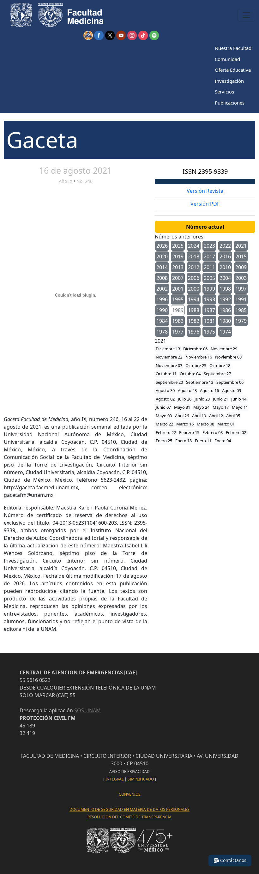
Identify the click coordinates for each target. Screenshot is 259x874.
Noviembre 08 (228, 357)
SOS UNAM (87, 710)
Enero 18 (183, 440)
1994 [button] (193, 299)
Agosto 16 (209, 390)
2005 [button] (209, 277)
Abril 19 (199, 416)
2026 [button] (162, 245)
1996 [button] (162, 299)
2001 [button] (178, 288)
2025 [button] (178, 245)
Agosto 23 (187, 390)
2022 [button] (225, 245)
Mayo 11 (240, 407)
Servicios (224, 91)
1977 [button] (178, 331)
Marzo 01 (226, 424)
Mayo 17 (221, 407)
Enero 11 (203, 440)
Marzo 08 (205, 424)
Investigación (229, 81)
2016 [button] (225, 256)
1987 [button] (209, 310)
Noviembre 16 (198, 357)
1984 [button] (162, 320)
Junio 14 (238, 399)
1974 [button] (225, 331)
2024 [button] (193, 245)
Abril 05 (233, 416)
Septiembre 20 (169, 382)
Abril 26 (182, 416)
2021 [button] (241, 245)
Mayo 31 (182, 407)
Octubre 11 (166, 374)
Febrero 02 (236, 432)
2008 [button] (162, 277)
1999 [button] (209, 288)
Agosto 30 (165, 390)
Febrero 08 (212, 432)
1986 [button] (225, 310)
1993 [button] (209, 299)
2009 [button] (241, 267)
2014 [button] (162, 267)
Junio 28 (202, 399)
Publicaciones (229, 102)
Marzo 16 (185, 424)
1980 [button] (225, 320)
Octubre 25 (195, 365)
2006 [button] (193, 277)
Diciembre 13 (168, 349)
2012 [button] (193, 267)
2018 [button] (193, 256)
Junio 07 (163, 407)
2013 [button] (178, 267)
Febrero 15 (189, 432)
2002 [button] (162, 288)
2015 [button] (241, 256)
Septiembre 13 (199, 382)
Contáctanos (232, 860)
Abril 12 (216, 416)
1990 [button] (162, 310)
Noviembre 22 (169, 357)
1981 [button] (209, 320)
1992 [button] (225, 299)
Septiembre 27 (217, 374)
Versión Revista (205, 190)
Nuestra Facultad (233, 48)
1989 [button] (178, 310)
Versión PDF (205, 203)
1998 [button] (225, 288)
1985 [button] (241, 310)
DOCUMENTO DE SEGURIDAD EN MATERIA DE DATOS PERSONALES (129, 809)
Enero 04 (222, 440)
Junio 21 (220, 399)
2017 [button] (209, 256)
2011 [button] (209, 267)
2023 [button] (209, 245)
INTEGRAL (114, 779)
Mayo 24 (201, 407)
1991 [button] (241, 299)
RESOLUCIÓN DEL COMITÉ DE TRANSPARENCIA (129, 817)
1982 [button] (193, 320)
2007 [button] (178, 277)
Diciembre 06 (195, 349)
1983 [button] (178, 320)
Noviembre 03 (169, 365)
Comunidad (227, 59)
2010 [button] (225, 267)
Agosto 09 (231, 390)
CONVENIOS (130, 794)
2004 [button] (225, 277)
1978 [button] (162, 331)
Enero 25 (164, 440)
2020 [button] (162, 256)
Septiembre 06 (230, 382)
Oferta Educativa (233, 70)
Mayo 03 (164, 416)
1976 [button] (193, 331)
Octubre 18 (219, 365)
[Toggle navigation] (246, 15)
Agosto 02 (165, 399)
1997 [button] (241, 288)
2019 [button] (178, 256)
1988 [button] (193, 310)
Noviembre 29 (224, 349)
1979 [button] (241, 320)
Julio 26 (184, 399)
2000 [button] (193, 288)
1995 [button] (178, 299)
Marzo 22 (164, 424)
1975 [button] (209, 331)
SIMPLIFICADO (141, 779)
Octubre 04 (190, 374)
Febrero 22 (166, 432)
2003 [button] (241, 277)
